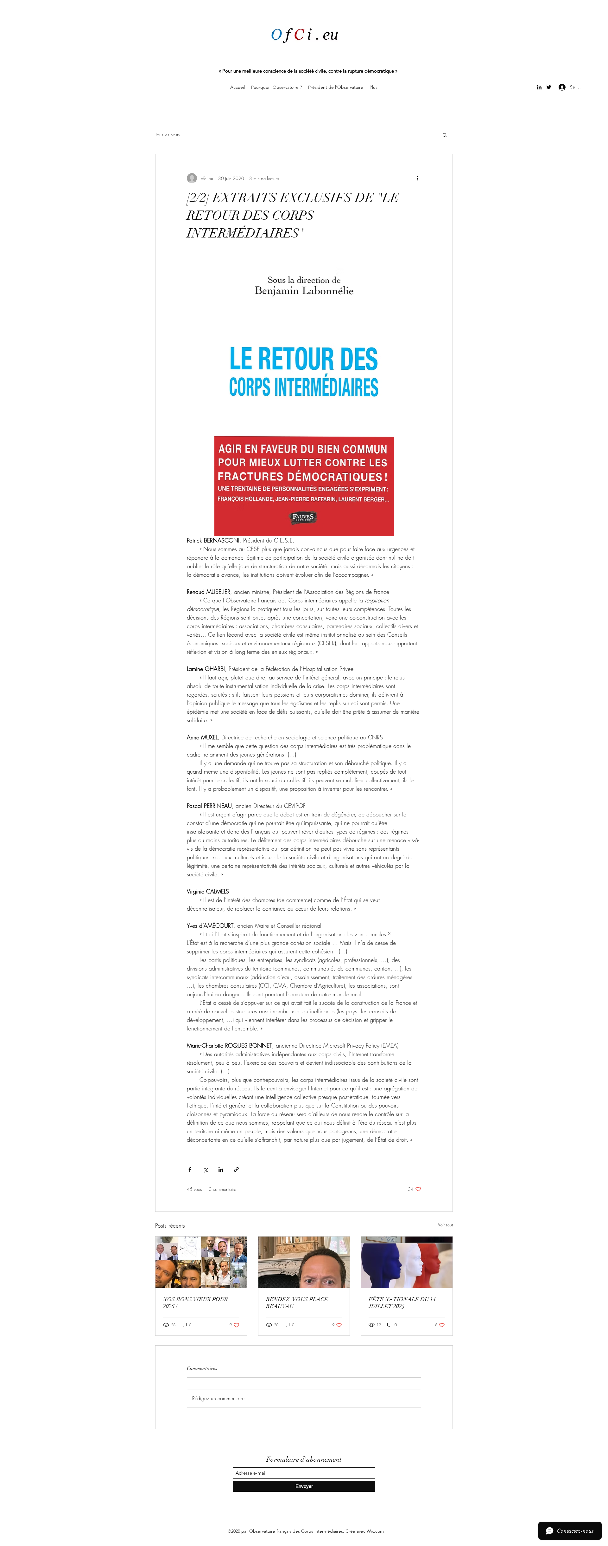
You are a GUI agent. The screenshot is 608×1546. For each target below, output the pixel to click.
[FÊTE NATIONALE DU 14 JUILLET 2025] (407, 1262)
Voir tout (445, 1225)
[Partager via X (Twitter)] (205, 1169)
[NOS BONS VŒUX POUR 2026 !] (201, 1262)
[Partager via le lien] (236, 1169)
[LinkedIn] (539, 87)
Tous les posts (167, 135)
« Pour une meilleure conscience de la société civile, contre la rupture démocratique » (308, 71)
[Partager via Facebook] (190, 1169)
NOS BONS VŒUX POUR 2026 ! (195, 1303)
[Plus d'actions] (417, 178)
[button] (445, 134)
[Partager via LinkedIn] (221, 1169)
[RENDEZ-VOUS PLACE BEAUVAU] (304, 1262)
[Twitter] (549, 87)
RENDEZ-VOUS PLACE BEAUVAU (297, 1303)
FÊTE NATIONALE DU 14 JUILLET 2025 (402, 1303)
